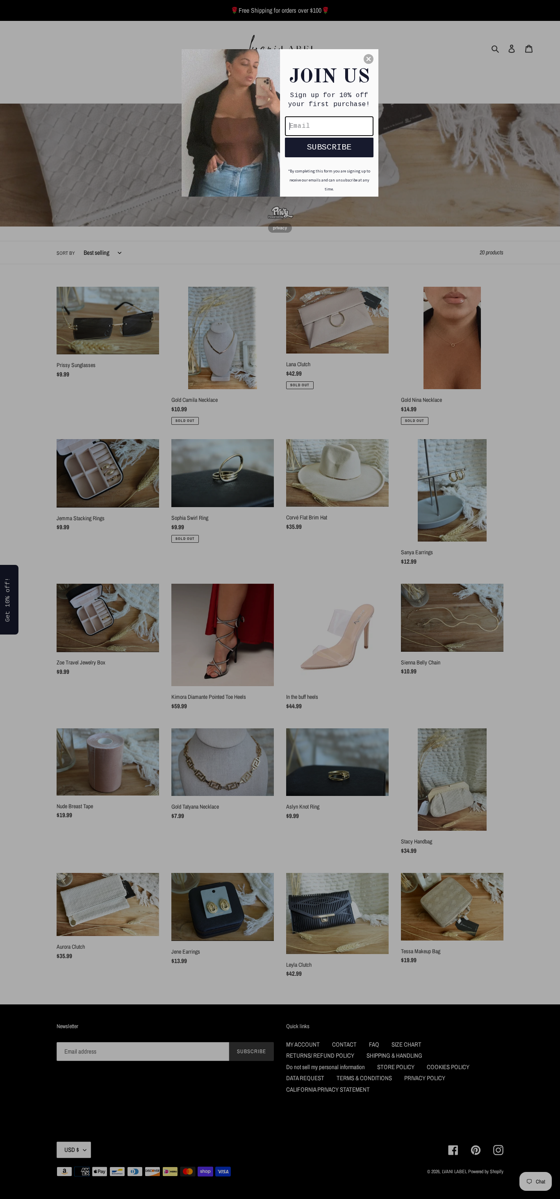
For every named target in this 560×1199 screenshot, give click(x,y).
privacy (280, 228)
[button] (368, 59)
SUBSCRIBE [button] (329, 147)
